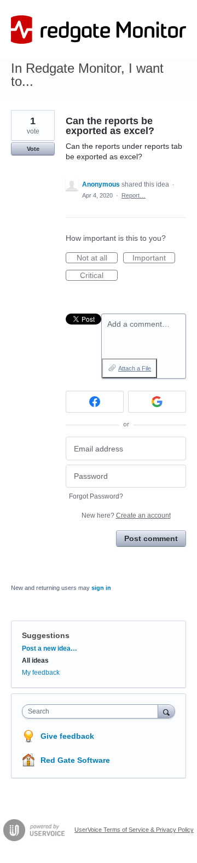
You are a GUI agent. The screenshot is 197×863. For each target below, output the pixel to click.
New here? (126, 515)
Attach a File (134, 368)
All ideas (35, 660)
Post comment (151, 538)
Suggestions (45, 635)
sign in (101, 587)
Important (153, 258)
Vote (33, 149)
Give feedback (67, 736)
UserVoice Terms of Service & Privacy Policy (134, 829)
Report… (133, 195)
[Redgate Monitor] (98, 29)
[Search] (166, 711)
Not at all (97, 258)
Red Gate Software (75, 760)
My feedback (41, 672)
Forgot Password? (96, 496)
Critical (99, 276)
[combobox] (92, 711)
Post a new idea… (49, 648)
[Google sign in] (157, 402)
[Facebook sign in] (95, 402)
